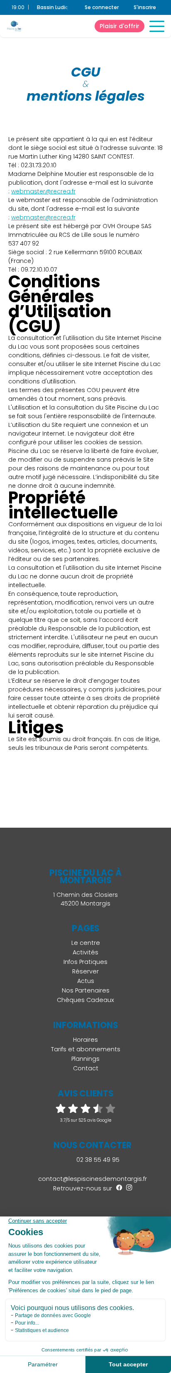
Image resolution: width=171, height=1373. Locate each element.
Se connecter (102, 7)
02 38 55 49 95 (97, 1160)
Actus (85, 981)
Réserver (85, 971)
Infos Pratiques (85, 962)
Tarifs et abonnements (85, 1049)
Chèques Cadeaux (85, 1000)
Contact (85, 1068)
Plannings (85, 1059)
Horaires (85, 1040)
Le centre (85, 943)
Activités (85, 952)
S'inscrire (145, 7)
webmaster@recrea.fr (43, 191)
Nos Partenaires (86, 990)
